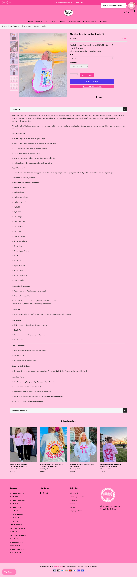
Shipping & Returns (76, 511)
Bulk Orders (74, 500)
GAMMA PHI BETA (16, 525)
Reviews (72, 507)
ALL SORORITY (51, 21)
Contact (72, 504)
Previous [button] (23, 64)
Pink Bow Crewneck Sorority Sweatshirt (82, 465)
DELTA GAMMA (15, 518)
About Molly (74, 493)
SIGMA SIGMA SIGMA (18, 549)
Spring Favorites (13, 26)
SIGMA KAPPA (15, 546)
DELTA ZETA (14, 521)
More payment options (92, 87)
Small (74, 58)
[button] (131, 5)
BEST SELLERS (75, 21)
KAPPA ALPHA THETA (17, 528)
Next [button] (62, 64)
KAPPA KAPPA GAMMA (18, 535)
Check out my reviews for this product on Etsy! (85, 51)
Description (16, 109)
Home (4, 26)
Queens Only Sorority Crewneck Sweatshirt (19, 465)
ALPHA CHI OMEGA (17, 493)
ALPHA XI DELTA (15, 507)
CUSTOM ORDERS (90, 21)
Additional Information (19, 410)
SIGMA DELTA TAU (16, 542)
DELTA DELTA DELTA (16, 514)
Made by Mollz (15, 469)
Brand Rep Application (77, 497)
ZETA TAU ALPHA (16, 553)
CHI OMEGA (14, 511)
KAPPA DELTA (14, 532)
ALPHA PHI (14, 504)
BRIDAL (63, 21)
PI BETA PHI (14, 539)
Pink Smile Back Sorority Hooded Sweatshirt (110, 465)
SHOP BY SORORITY (35, 21)
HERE (18, 177)
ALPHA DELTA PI (15, 497)
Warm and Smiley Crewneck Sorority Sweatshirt (51, 465)
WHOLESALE (105, 21)
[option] (43, 65)
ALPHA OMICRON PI (17, 500)
